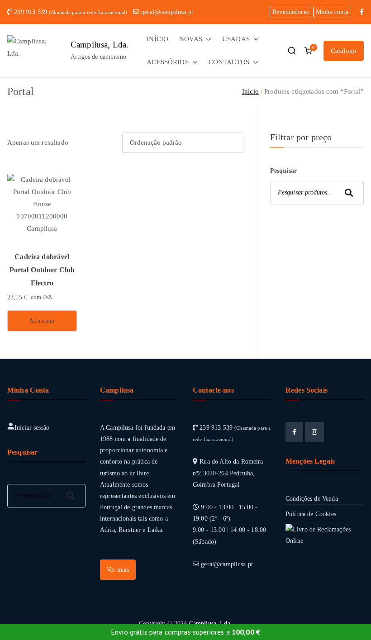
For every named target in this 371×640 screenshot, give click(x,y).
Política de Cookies (310, 514)
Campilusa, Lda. (99, 44)
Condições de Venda (311, 498)
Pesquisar (283, 170)
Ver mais (118, 569)
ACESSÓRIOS (168, 62)
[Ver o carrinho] (308, 50)
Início (250, 91)
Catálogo (344, 50)
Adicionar (42, 321)
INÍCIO (157, 39)
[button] (206, 39)
